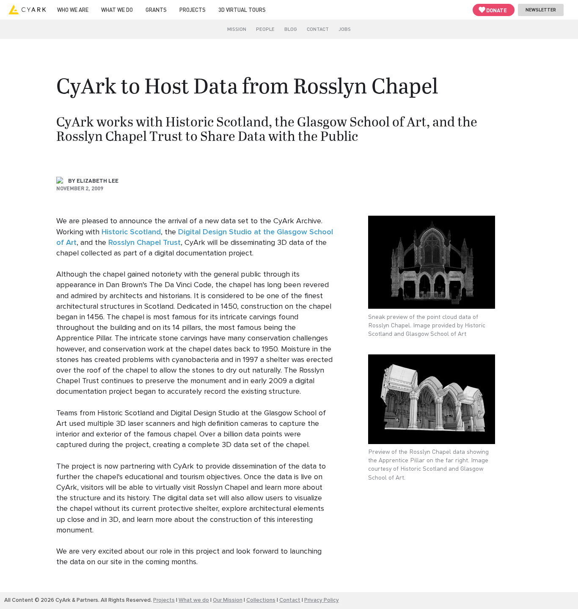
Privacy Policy (321, 600)
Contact (318, 29)
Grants (156, 9)
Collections (260, 600)
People (265, 29)
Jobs (345, 29)
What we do (117, 9)
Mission (236, 29)
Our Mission (227, 600)
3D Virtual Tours (242, 9)
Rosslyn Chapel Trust (144, 242)
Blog (290, 29)
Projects (192, 9)
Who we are (72, 9)
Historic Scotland (131, 232)
